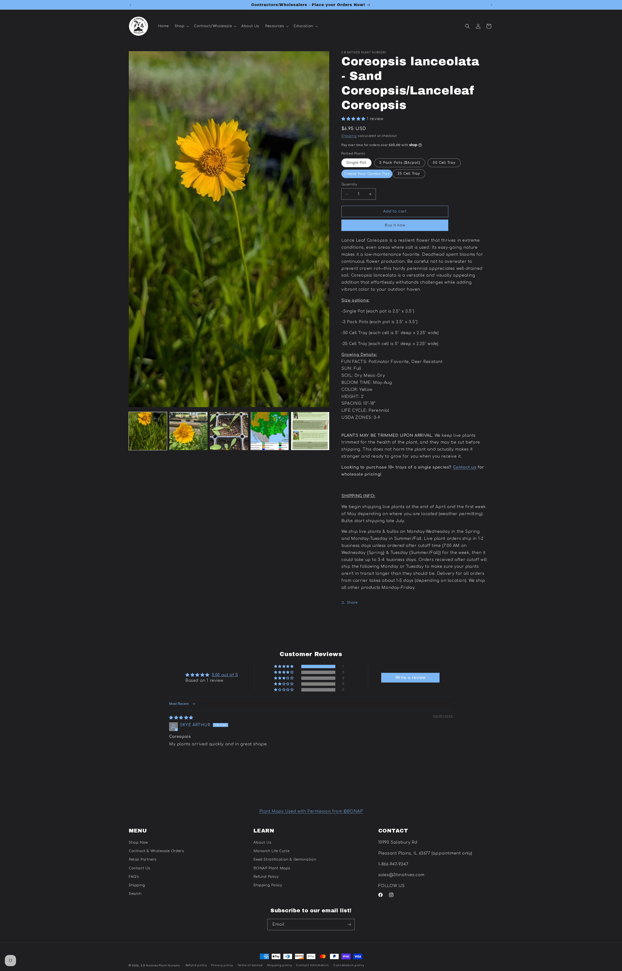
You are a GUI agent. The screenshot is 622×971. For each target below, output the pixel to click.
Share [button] (352, 602)
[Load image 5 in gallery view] (310, 431)
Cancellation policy (348, 965)
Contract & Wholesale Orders (156, 851)
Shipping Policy (267, 885)
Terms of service (250, 965)
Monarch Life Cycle (271, 851)
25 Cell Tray (408, 173)
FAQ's (134, 877)
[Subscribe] (349, 924)
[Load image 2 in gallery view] (188, 431)
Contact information (312, 965)
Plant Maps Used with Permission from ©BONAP (311, 811)
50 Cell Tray (444, 163)
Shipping (349, 136)
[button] (181, 26)
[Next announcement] (491, 4)
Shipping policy (279, 965)
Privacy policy (222, 965)
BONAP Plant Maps (271, 868)
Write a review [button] (410, 677)
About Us (262, 842)
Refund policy (196, 965)
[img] (181, 718)
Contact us (464, 467)
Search (135, 894)
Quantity (349, 184)
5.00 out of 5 (225, 675)
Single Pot (356, 163)
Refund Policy (266, 877)
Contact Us (139, 868)
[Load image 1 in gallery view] (148, 431)
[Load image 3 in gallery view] (229, 431)
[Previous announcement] (130, 4)
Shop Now (138, 842)
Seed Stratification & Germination (284, 860)
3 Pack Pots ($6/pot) (399, 163)
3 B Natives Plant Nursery (160, 965)
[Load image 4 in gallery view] (270, 431)
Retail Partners (143, 860)
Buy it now (395, 225)
